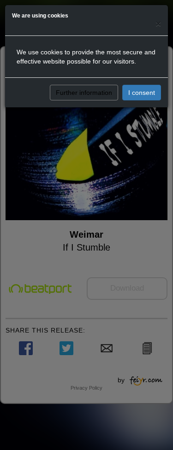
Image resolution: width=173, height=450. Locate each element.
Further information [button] (84, 92)
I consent (141, 92)
